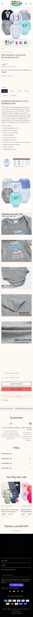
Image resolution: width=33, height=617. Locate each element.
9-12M (27, 91)
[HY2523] (6, 83)
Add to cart (17, 384)
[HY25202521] (14, 79)
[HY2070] (21, 79)
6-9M (19, 91)
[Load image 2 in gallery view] (12, 43)
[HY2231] (25, 79)
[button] (25, 3)
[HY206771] (10, 79)
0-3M (4, 91)
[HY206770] (3, 79)
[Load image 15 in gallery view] (21, 43)
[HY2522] (10, 83)
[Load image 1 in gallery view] (7, 43)
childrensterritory (7, 52)
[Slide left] (2, 43)
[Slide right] (31, 43)
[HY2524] (3, 83)
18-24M (13, 95)
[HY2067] (18, 79)
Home (2, 48)
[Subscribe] (31, 575)
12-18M (5, 95)
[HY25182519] (29, 79)
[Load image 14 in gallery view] (16, 43)
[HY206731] (6, 79)
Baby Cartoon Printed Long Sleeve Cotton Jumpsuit (9, 510)
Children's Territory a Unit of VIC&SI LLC (18, 609)
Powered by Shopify (16, 613)
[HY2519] (14, 83)
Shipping (3, 66)
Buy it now (16, 389)
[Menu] (2, 3)
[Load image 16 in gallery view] (26, 43)
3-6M (11, 91)
